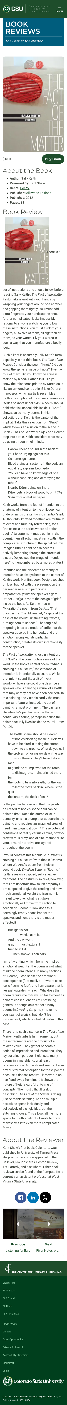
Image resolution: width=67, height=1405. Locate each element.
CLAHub (7, 1306)
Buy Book (53, 159)
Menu (59, 11)
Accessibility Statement (15, 1355)
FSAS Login (9, 1290)
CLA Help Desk (11, 1314)
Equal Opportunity (13, 1339)
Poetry (24, 188)
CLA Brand (9, 1298)
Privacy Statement (13, 1347)
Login (6, 1370)
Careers (7, 1331)
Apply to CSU (10, 1323)
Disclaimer (8, 1362)
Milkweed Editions (38, 193)
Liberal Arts (9, 1282)
